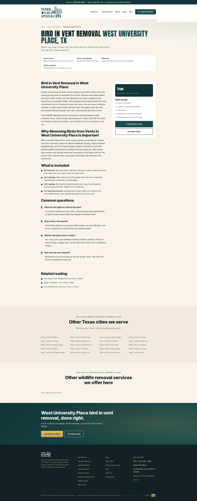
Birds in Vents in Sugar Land (80, 352)
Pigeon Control (83, 481)
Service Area (107, 12)
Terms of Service (137, 495)
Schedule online (134, 131)
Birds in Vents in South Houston (81, 345)
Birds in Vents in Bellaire (49, 337)
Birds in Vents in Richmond (138, 341)
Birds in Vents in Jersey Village (110, 337)
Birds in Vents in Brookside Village (53, 352)
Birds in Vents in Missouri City (80, 341)
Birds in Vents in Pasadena (109, 341)
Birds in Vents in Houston (49, 341)
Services (94, 12)
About (117, 12)
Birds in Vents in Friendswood (110, 352)
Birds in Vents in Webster (138, 345)
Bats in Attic (109, 461)
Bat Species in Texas (112, 465)
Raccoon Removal (84, 461)
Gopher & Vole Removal (86, 477)
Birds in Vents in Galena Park (80, 337)
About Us (108, 473)
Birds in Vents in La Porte (138, 349)
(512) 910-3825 (79, 2)
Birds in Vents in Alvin (136, 352)
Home (43, 27)
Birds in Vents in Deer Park (109, 345)
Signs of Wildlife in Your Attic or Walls (59, 283)
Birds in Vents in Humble (137, 337)
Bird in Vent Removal (54, 27)
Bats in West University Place (51, 393)
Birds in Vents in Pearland (79, 349)
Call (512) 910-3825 (134, 124)
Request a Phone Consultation (143, 476)
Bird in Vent (82, 485)
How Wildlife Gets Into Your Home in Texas (61, 287)
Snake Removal (83, 473)
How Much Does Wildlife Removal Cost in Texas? (63, 279)
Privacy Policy (126, 495)
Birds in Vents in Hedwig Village (52, 345)
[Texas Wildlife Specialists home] (52, 12)
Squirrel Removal (84, 465)
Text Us (136, 480)
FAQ (130, 12)
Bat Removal (82, 457)
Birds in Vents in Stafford (49, 349)
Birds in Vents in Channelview (110, 349)
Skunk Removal (83, 469)
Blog (124, 12)
